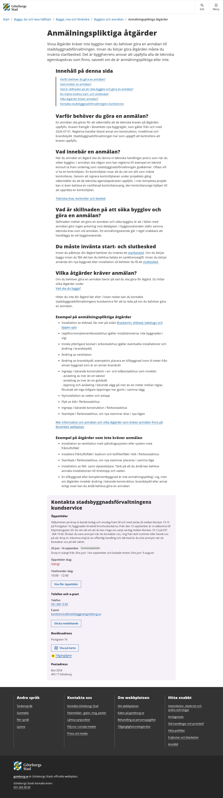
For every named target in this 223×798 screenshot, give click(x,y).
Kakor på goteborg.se (131, 713)
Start (6, 19)
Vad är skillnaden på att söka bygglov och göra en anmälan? (96, 89)
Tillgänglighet (64, 655)
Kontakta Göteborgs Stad (82, 706)
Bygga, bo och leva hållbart (32, 19)
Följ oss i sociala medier (81, 726)
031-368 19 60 (59, 604)
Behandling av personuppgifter (137, 720)
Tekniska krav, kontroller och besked (80, 198)
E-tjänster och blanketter (183, 737)
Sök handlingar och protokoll (186, 723)
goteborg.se (21, 776)
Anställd (173, 744)
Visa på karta (68, 648)
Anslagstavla (175, 717)
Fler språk (23, 720)
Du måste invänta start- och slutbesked (84, 94)
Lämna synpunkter (78, 720)
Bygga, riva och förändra (72, 19)
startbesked (136, 253)
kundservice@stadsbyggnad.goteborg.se (76, 614)
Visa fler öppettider (66, 584)
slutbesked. (151, 262)
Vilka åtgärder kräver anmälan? (79, 99)
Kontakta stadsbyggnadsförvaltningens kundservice (92, 104)
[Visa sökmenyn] (202, 7)
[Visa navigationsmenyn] (216, 7)
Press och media (77, 733)
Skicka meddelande (66, 623)
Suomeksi (23, 713)
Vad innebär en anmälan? (75, 84)
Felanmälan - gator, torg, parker (86, 713)
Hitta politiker (176, 730)
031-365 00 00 (22, 787)
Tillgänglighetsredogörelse (134, 726)
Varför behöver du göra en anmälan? (82, 79)
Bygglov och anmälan (109, 19)
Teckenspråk (24, 706)
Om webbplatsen (128, 706)
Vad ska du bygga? (68, 288)
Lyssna (21, 726)
